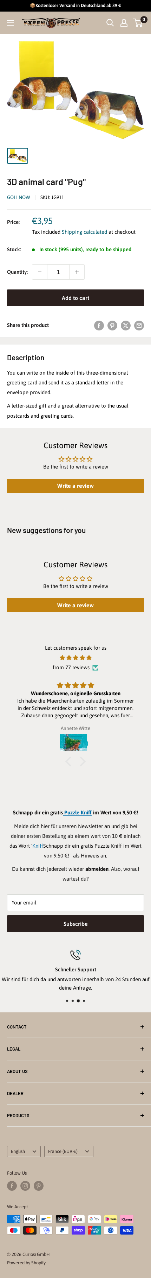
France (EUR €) (63, 1151)
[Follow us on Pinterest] (39, 1186)
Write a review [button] (75, 486)
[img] (75, 658)
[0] (138, 23)
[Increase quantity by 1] (77, 272)
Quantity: (17, 272)
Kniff (37, 846)
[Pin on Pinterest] (112, 325)
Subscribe (76, 924)
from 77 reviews (71, 667)
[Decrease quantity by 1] (39, 272)
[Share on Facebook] (99, 325)
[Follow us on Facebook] (12, 1186)
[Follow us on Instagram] (25, 1186)
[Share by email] (139, 325)
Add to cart (75, 298)
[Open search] (110, 23)
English (18, 1151)
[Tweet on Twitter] (126, 325)
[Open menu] (10, 23)
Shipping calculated (84, 232)
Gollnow (18, 197)
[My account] (123, 23)
